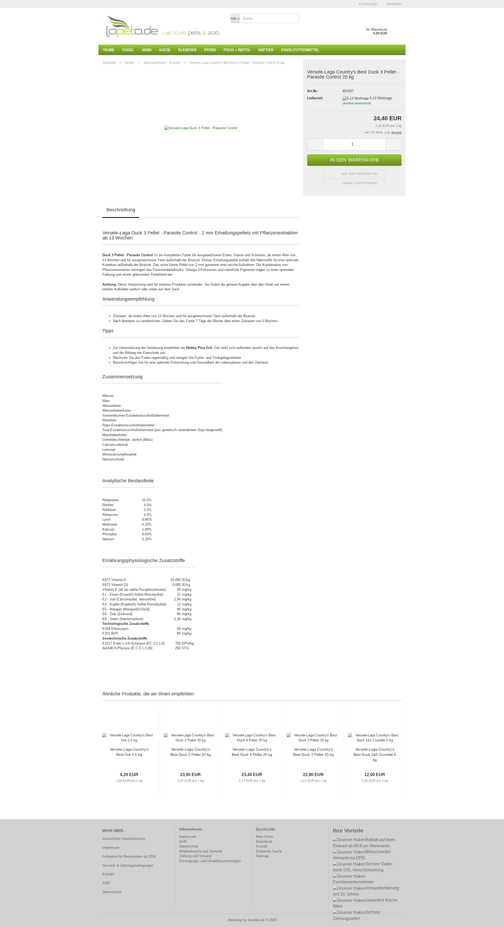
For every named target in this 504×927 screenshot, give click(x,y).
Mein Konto (264, 837)
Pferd (210, 50)
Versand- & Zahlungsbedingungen (127, 865)
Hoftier (265, 50)
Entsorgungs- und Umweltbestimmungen (210, 861)
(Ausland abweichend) (357, 103)
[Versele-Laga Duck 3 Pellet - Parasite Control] (200, 128)
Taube (108, 50)
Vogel (128, 50)
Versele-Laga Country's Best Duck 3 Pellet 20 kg (313, 752)
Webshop (235, 920)
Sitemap (262, 856)
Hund (146, 50)
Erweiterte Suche (269, 851)
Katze (164, 50)
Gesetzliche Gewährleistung (123, 839)
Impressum (110, 848)
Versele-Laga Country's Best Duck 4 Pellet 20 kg (252, 752)
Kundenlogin (367, 4)
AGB (106, 883)
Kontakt (108, 874)
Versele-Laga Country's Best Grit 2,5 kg (129, 752)
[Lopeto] (162, 26)
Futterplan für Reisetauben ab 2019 (129, 856)
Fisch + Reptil (237, 50)
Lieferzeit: (315, 98)
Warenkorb (264, 842)
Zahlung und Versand (195, 856)
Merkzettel (394, 4)
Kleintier (187, 50)
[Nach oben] (489, 919)
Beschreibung (120, 209)
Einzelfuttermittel (300, 50)
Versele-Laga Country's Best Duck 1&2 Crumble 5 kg (374, 754)
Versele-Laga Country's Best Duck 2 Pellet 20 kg (190, 752)
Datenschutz (112, 892)
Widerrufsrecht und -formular (200, 851)
